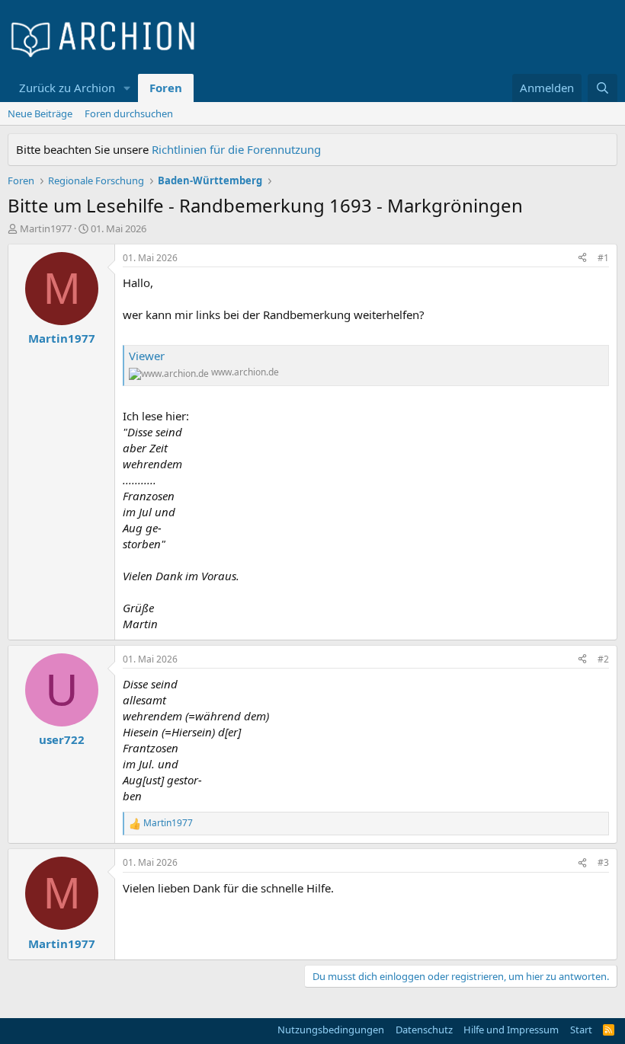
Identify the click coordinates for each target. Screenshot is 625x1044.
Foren (165, 87)
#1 (603, 257)
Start (581, 1029)
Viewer (147, 355)
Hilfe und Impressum (511, 1029)
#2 (603, 659)
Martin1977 (46, 228)
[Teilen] (582, 258)
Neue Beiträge (40, 113)
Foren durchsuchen (129, 113)
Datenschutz (424, 1029)
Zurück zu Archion (67, 87)
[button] (127, 88)
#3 (603, 862)
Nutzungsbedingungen (330, 1029)
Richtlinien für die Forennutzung (236, 149)
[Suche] (602, 88)
